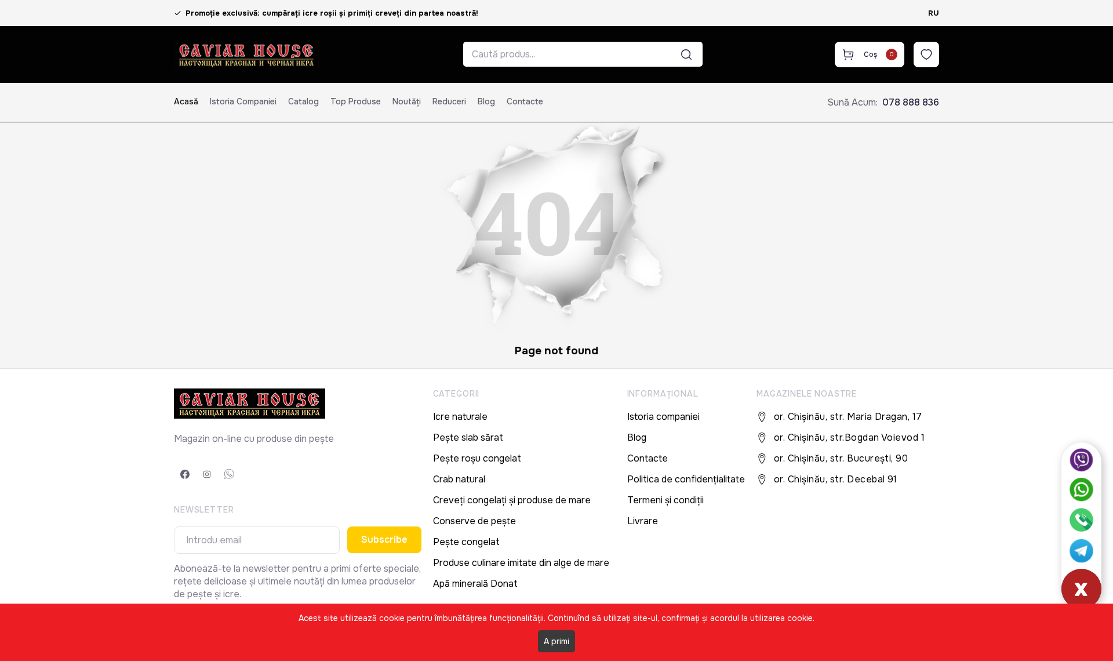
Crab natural (459, 479)
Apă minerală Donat (475, 584)
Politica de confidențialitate (686, 479)
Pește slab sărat (468, 437)
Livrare (642, 521)
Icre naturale (460, 417)
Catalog (303, 101)
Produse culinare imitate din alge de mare (521, 563)
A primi (556, 641)
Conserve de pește (474, 521)
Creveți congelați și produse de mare (512, 500)
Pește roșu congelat (477, 458)
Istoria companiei (243, 101)
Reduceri (449, 101)
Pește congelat (466, 542)
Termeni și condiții (665, 500)
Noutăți (406, 101)
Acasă (186, 101)
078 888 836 (910, 102)
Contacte (525, 101)
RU (933, 13)
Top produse (355, 101)
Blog (486, 101)
